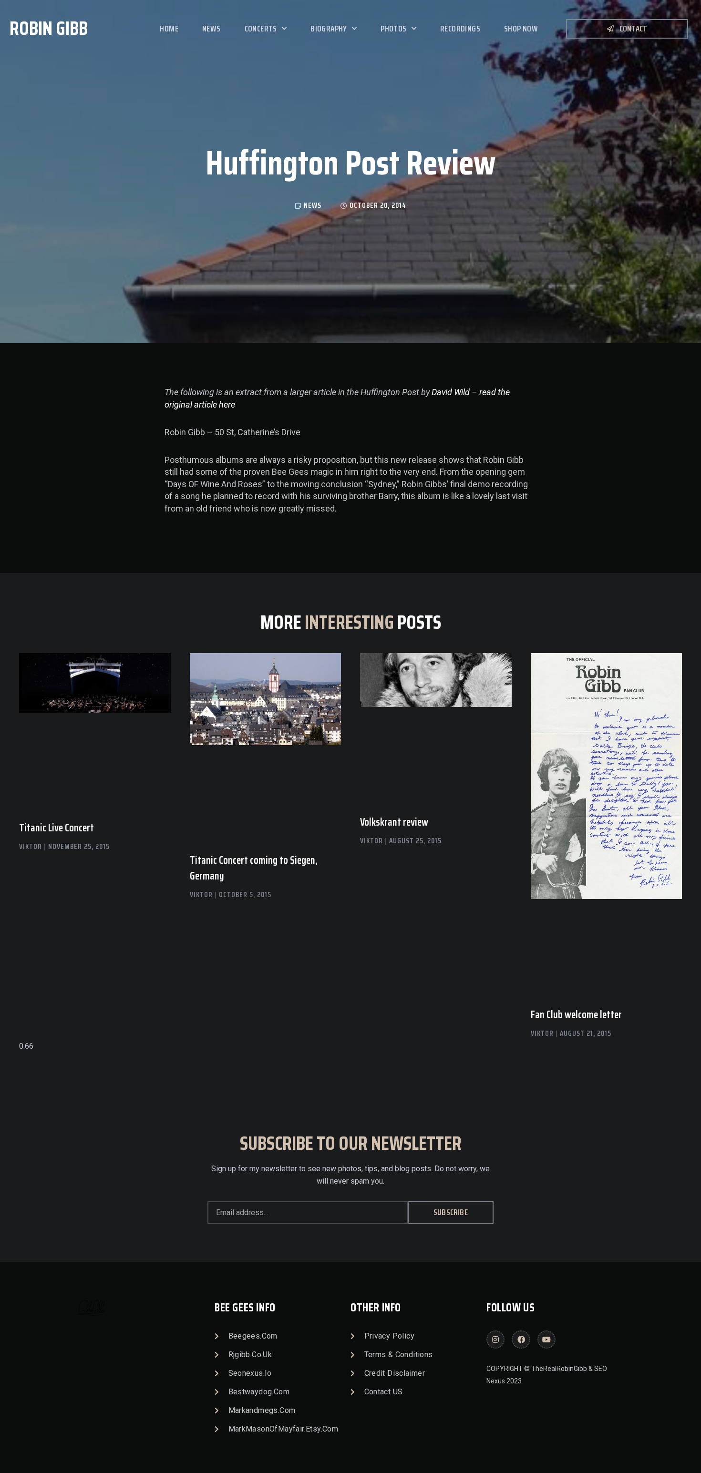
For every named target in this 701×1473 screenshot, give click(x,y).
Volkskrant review (394, 822)
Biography (328, 28)
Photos (393, 28)
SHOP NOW (521, 28)
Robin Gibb (49, 28)
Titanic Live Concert (56, 827)
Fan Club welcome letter (576, 1014)
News (211, 28)
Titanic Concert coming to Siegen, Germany (253, 868)
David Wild (451, 392)
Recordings (460, 28)
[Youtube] (546, 1339)
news (312, 205)
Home (169, 28)
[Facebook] (521, 1339)
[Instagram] (495, 1339)
